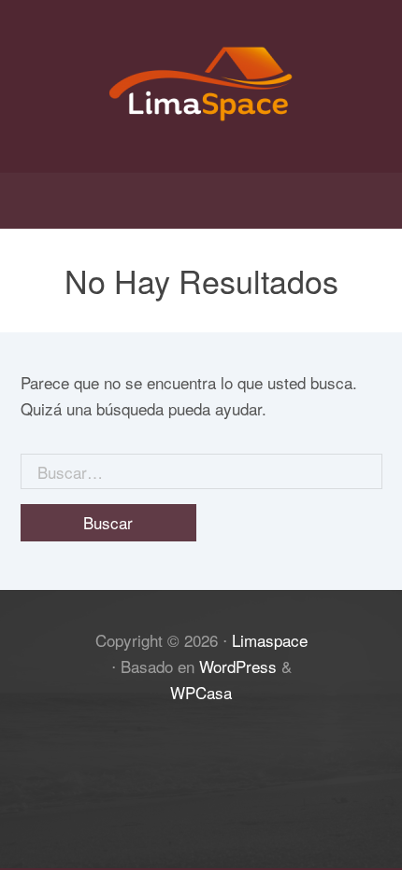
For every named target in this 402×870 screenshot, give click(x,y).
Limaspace (270, 640)
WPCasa (201, 692)
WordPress (238, 666)
